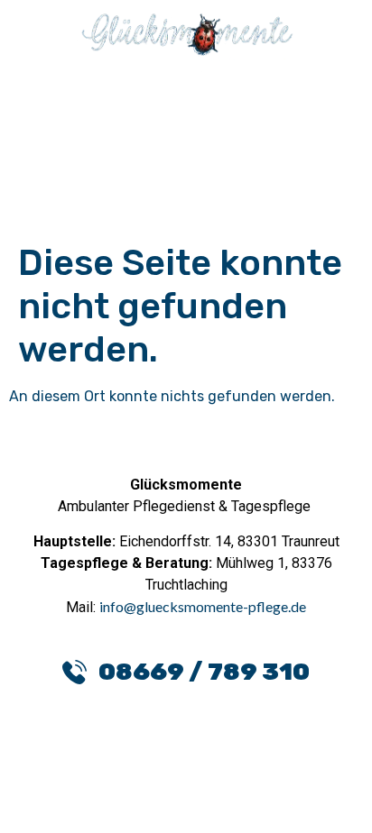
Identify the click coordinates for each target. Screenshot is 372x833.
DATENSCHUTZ (111, 802)
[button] (186, 110)
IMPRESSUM (254, 802)
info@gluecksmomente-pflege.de (202, 606)
